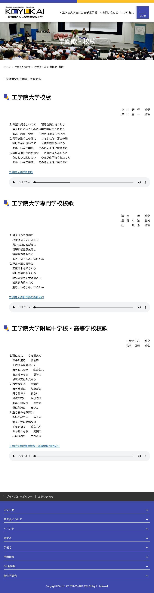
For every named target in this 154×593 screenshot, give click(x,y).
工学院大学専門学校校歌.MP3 (26, 297)
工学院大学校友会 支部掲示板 (79, 12)
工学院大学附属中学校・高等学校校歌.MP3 (34, 446)
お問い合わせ (110, 12)
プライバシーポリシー (19, 496)
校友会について (13, 519)
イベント (9, 528)
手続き (8, 547)
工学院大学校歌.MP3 (21, 172)
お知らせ (9, 510)
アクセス (129, 12)
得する (8, 538)
